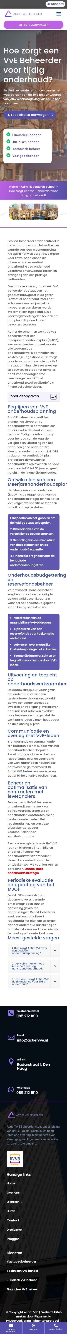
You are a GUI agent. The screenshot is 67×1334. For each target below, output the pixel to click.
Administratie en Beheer (38, 187)
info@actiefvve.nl (32, 1040)
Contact (13, 1220)
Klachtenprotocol (46, 1321)
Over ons (13, 1193)
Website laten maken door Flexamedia (39, 1314)
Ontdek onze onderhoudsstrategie (25, 871)
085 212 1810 (27, 1016)
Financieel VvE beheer (22, 1289)
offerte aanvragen (33, 25)
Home (13, 187)
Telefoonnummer (27, 1011)
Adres (21, 1059)
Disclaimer (14, 1230)
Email (20, 1035)
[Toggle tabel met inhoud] (52, 397)
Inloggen (57, 4)
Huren (11, 1211)
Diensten (13, 1202)
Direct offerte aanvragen (28, 114)
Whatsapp (23, 1087)
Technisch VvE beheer (22, 1271)
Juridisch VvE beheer (22, 1280)
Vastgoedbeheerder (21, 1262)
